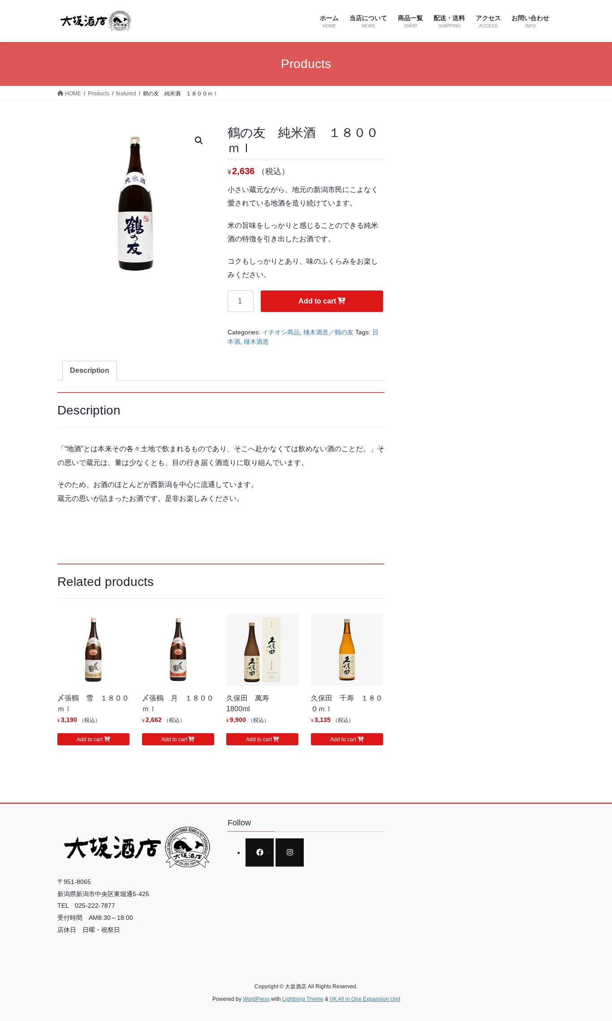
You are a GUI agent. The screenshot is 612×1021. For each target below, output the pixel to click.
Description (89, 370)
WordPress (256, 999)
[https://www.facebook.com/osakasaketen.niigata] (260, 852)
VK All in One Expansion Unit (365, 999)
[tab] (89, 370)
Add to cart (317, 301)
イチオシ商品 (281, 332)
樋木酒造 (256, 341)
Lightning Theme (302, 999)
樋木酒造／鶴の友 (328, 332)
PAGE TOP (589, 983)
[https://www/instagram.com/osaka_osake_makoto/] (290, 852)
